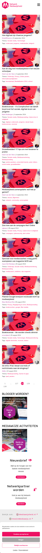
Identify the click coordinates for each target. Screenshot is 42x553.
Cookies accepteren (21, 534)
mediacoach (10, 271)
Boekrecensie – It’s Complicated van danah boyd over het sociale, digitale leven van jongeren (20, 109)
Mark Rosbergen (7, 114)
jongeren (16, 43)
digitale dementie (11, 340)
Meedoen (21, 504)
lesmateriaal (10, 81)
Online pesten (24, 76)
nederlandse (24, 43)
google (18, 307)
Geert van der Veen (8, 74)
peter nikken (33, 162)
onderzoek (9, 43)
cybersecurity (18, 233)
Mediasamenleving (23, 157)
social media (6, 164)
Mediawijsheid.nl (27, 515)
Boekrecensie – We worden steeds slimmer (20, 332)
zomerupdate (24, 200)
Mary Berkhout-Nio (8, 302)
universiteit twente (22, 162)
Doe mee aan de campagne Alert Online (18, 225)
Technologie (21, 41)
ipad (7, 376)
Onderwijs (10, 76)
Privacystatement (23, 550)
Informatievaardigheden (9, 79)
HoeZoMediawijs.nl (21, 519)
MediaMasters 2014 (21, 81)
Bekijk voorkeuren (21, 545)
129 (28, 384)
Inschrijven (21, 477)
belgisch (31, 43)
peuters (11, 376)
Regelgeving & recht (19, 304)
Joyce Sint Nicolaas (8, 264)
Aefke (4, 371)
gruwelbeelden (15, 164)
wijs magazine (25, 271)
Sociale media (12, 41)
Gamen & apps (24, 373)
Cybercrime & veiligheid (30, 231)
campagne (9, 233)
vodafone (18, 271)
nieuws (9, 197)
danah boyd (29, 122)
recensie (14, 124)
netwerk (8, 200)
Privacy (17, 76)
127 (16, 384)
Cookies (15, 550)
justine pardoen (11, 162)
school (30, 81)
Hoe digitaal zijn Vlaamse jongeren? (17, 35)
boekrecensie (6, 124)
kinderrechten (10, 307)
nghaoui (4, 228)
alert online (26, 233)
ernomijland (6, 335)
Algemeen (16, 197)
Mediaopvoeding (22, 117)
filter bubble (24, 307)
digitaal (8, 122)
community (15, 200)
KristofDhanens (7, 38)
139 (4, 386)
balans (26, 340)
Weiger (21, 540)
